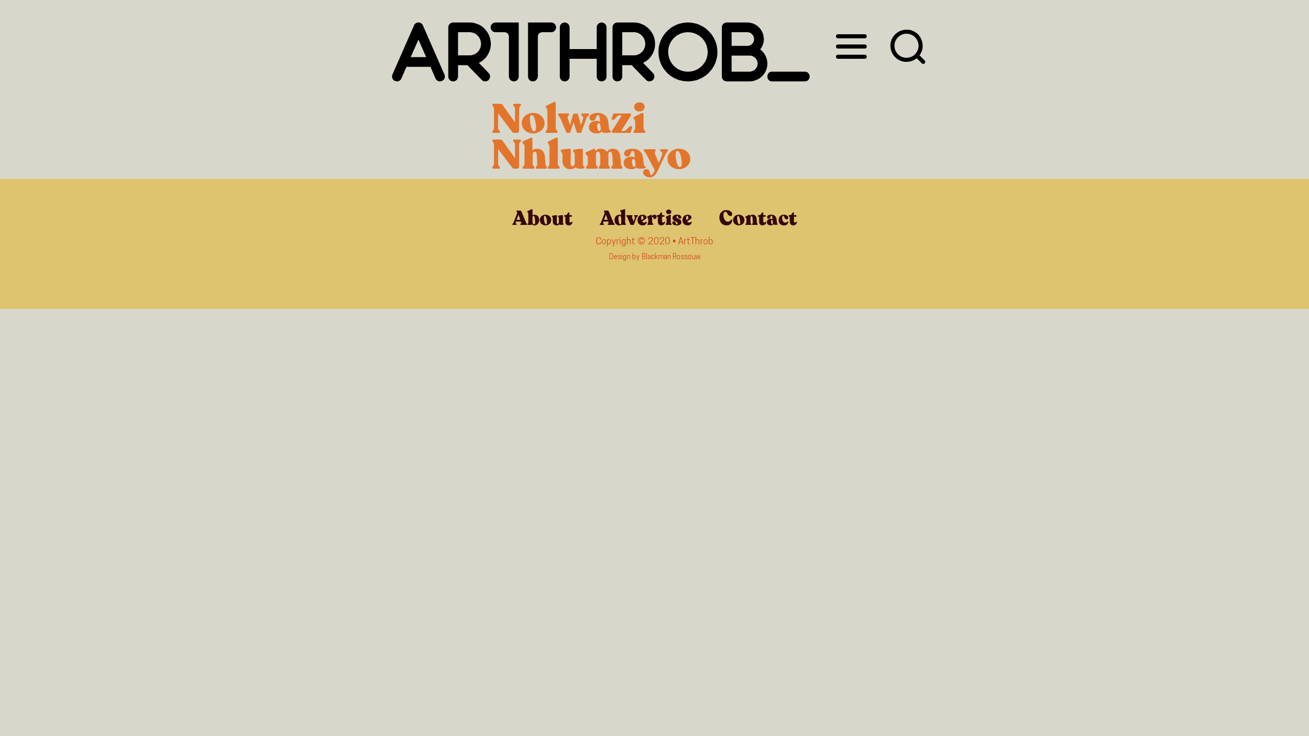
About (542, 218)
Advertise (646, 218)
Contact (758, 218)
